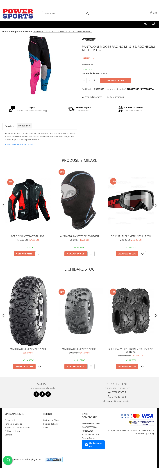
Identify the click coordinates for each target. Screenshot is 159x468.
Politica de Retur (50, 423)
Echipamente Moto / (21, 31)
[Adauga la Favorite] (38, 253)
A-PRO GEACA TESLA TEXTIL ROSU (28, 236)
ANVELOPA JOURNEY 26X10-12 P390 (28, 348)
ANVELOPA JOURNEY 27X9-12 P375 (79, 348)
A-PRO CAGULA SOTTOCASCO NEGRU (79, 236)
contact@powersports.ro (118, 401)
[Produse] (5, 25)
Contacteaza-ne (95, 444)
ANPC (46, 427)
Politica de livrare (12, 431)
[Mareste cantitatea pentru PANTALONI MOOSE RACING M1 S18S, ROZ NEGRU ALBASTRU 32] (94, 80)
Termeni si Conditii (13, 423)
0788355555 (118, 392)
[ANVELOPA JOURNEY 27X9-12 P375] (79, 311)
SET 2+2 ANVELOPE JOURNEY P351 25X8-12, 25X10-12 (131, 350)
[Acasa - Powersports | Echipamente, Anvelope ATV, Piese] (17, 14)
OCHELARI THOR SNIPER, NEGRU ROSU (131, 236)
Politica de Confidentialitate (17, 427)
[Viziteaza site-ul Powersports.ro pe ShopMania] (54, 459)
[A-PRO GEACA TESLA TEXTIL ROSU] (28, 200)
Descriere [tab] (9, 126)
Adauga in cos (115, 80)
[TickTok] (42, 394)
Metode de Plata (51, 420)
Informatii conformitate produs (19, 144)
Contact (8, 434)
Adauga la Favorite (93, 96)
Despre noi (10, 420)
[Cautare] (87, 13)
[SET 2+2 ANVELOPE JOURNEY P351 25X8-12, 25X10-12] (131, 311)
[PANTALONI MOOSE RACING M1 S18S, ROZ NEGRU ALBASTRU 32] (39, 65)
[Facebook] (36, 394)
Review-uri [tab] (24, 125)
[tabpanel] (39, 65)
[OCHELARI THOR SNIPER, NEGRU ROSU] (131, 200)
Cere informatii (116, 96)
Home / (6, 31)
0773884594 (118, 396)
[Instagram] (48, 394)
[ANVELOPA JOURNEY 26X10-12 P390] (28, 311)
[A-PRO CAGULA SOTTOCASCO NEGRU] (79, 200)
